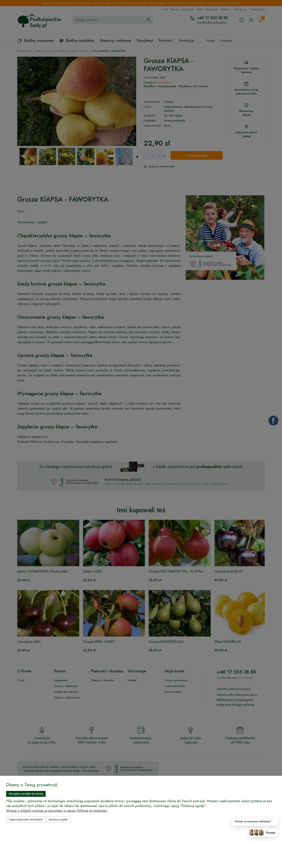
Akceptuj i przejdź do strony (26, 793)
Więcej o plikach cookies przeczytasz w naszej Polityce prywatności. (57, 810)
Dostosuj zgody (58, 819)
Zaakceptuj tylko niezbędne (26, 819)
